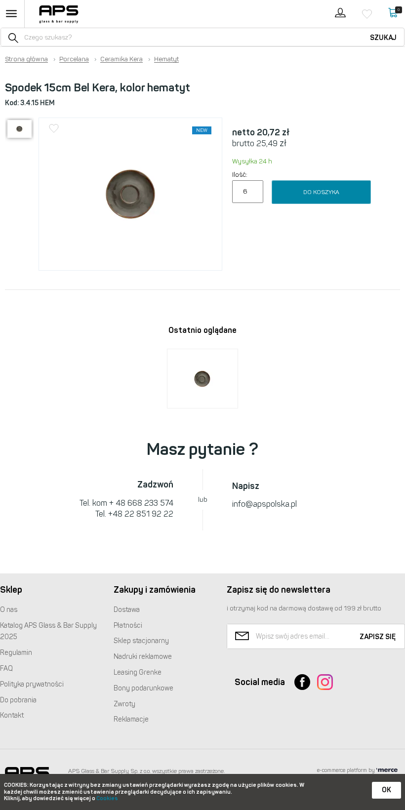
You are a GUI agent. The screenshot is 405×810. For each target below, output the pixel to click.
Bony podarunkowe (143, 688)
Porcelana (74, 59)
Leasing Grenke (138, 672)
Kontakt (12, 715)
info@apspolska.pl (264, 504)
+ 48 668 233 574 (141, 503)
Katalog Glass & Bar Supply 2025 (48, 631)
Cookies (107, 798)
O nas (8, 610)
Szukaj (383, 38)
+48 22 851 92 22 (140, 514)
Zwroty (124, 704)
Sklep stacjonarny (141, 641)
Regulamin (16, 652)
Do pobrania (18, 700)
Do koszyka (321, 192)
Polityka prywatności (32, 684)
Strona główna (26, 59)
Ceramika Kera (121, 59)
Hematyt (166, 59)
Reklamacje (131, 719)
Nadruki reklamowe (143, 656)
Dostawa (127, 610)
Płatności (128, 625)
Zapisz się (378, 637)
